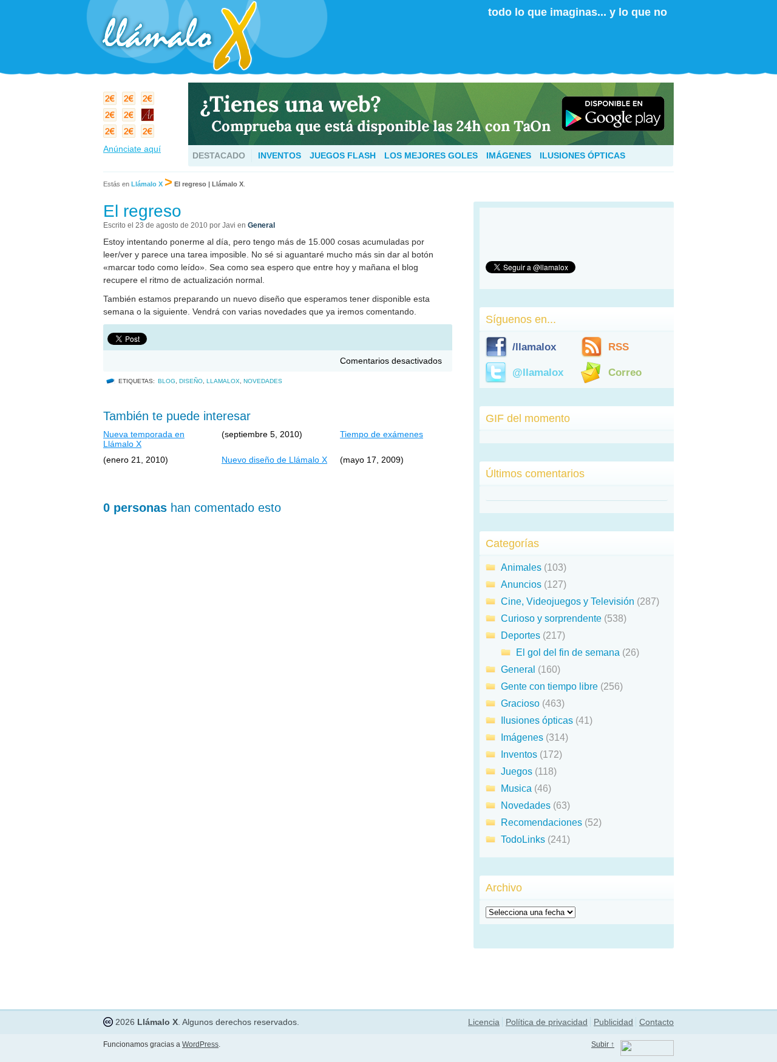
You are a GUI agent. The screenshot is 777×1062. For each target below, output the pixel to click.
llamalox (223, 381)
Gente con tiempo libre (549, 686)
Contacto (656, 1022)
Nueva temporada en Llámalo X (144, 439)
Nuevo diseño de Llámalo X (274, 460)
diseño (191, 381)
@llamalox (537, 372)
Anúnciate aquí (132, 149)
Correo (625, 372)
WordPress (200, 1044)
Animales (521, 567)
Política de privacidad (547, 1022)
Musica (516, 788)
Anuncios (521, 584)
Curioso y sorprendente (551, 618)
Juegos (516, 771)
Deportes (520, 635)
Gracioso (520, 703)
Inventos (279, 155)
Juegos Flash (343, 155)
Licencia (484, 1022)
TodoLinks (523, 839)
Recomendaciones (541, 822)
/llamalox (534, 347)
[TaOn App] (431, 142)
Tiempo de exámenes (381, 434)
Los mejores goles (431, 155)
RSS (618, 347)
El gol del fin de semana (568, 652)
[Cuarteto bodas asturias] (149, 117)
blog (166, 381)
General (261, 225)
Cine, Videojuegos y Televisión (567, 601)
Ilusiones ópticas (582, 155)
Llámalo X (147, 184)
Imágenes (508, 155)
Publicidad (613, 1022)
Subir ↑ (602, 1044)
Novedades (262, 381)
